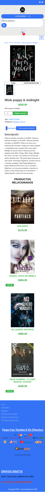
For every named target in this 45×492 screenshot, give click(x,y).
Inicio (6, 43)
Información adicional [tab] (27, 128)
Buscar (4, 25)
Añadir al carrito (20, 113)
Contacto (4, 411)
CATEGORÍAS (20, 16)
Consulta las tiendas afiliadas (23, 455)
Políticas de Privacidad (9, 414)
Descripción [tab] (11, 128)
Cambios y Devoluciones (10, 417)
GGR (35, 489)
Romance (18, 43)
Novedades (5, 408)
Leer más (10, 285)
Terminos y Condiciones (9, 420)
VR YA (11, 43)
